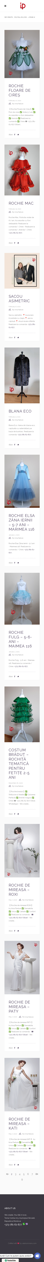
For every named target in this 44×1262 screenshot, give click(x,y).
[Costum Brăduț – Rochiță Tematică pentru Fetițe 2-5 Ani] (22, 714)
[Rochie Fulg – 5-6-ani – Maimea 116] (22, 598)
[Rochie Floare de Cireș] (22, 54)
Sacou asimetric (19, 298)
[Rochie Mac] (22, 170)
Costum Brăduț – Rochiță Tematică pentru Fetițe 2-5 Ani (19, 764)
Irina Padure (19, 104)
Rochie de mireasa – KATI (19, 1123)
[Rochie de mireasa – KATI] (22, 1084)
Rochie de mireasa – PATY (19, 1006)
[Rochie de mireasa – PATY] (22, 967)
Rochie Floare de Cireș (20, 90)
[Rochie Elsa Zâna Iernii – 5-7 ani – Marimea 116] (22, 481)
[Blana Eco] (22, 375)
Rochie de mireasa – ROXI (19, 890)
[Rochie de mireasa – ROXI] (22, 850)
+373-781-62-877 (15, 233)
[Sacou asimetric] (22, 271)
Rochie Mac (21, 203)
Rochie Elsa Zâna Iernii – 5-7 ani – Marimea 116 (22, 522)
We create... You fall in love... (16, 17)
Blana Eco (20, 411)
